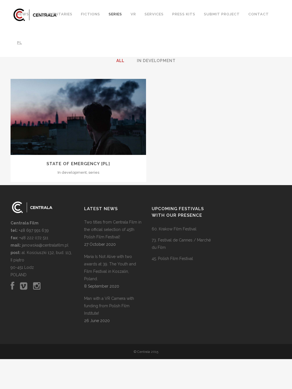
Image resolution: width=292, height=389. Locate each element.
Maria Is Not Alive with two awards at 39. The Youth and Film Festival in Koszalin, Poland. (110, 267)
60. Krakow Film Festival (174, 229)
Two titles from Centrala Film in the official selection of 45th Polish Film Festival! (112, 229)
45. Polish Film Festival (172, 258)
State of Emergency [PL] (78, 163)
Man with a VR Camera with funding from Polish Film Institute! (109, 306)
